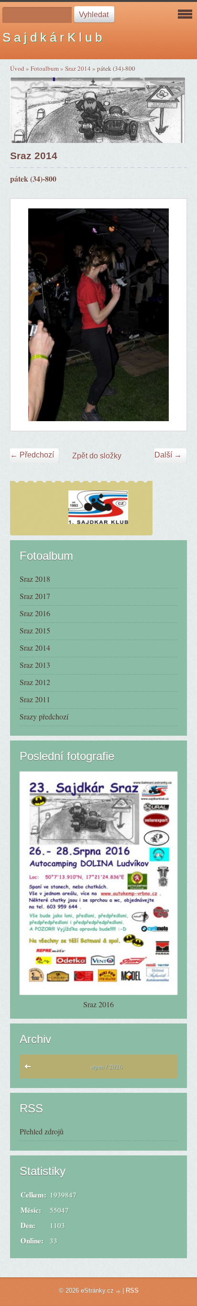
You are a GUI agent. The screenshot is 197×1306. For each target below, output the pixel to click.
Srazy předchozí (44, 716)
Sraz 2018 (35, 579)
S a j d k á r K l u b (52, 37)
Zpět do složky (96, 456)
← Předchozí (32, 455)
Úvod (17, 68)
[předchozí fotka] (26, 315)
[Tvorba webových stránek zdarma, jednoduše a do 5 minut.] (119, 1291)
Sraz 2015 (35, 630)
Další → (168, 455)
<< (29, 1069)
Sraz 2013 (35, 665)
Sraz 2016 (35, 613)
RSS (132, 1290)
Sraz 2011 (35, 699)
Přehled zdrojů (42, 1131)
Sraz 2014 (78, 68)
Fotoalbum (45, 68)
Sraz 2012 (35, 682)
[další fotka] (171, 315)
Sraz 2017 (35, 596)
